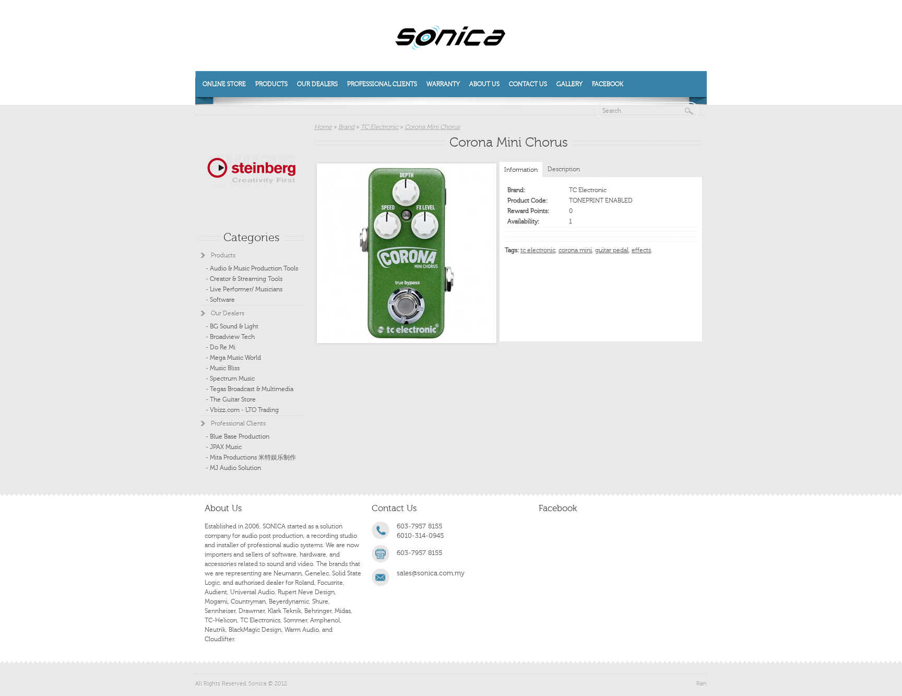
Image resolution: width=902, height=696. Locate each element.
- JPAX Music (224, 447)
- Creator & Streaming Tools (244, 278)
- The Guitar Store (231, 399)
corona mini (575, 250)
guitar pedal (611, 250)
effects (641, 250)
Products (271, 84)
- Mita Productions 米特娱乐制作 (251, 457)
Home (323, 127)
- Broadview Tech (230, 336)
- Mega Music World (233, 357)
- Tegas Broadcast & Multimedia (249, 389)
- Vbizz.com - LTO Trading (242, 410)
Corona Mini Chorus (432, 127)
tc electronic (537, 250)
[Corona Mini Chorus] (406, 253)
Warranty (443, 84)
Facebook (607, 84)
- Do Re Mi (220, 347)
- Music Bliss (223, 368)
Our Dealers (317, 84)
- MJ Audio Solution (233, 467)
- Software (220, 299)
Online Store (224, 84)
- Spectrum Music (230, 378)
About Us (484, 84)
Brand (346, 127)
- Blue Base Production (237, 436)
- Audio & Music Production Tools (252, 268)
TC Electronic (379, 127)
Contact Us (528, 84)
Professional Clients (382, 84)
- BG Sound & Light (232, 326)
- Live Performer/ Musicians (244, 289)
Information (521, 169)
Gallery (569, 84)
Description (564, 169)
